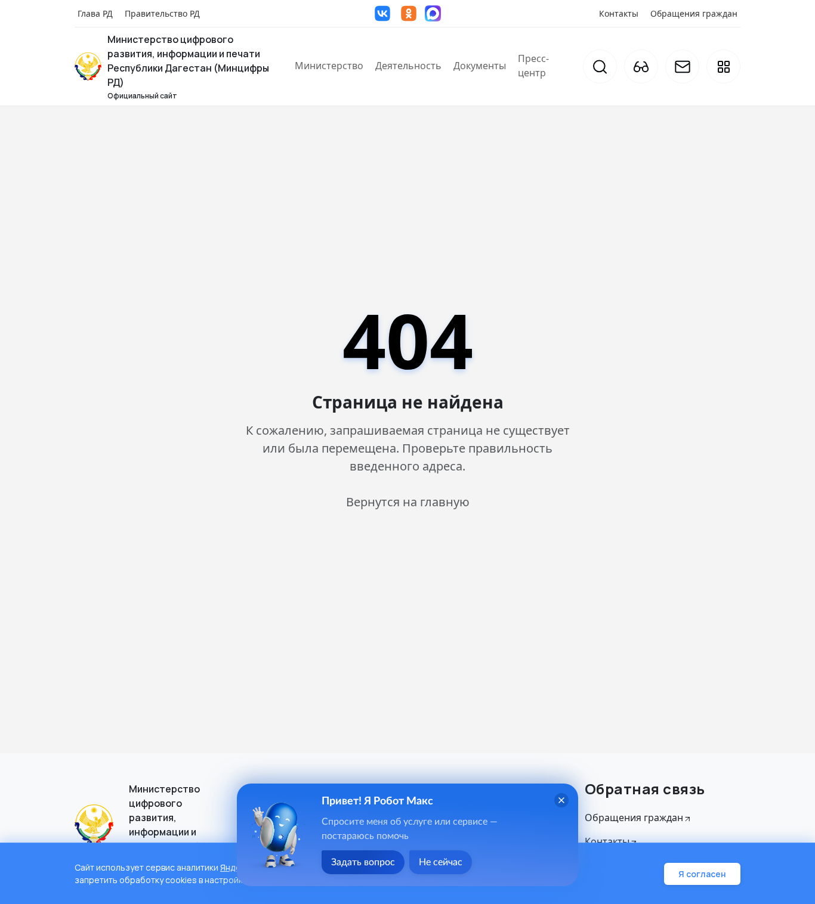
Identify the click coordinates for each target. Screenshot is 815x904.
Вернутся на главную (408, 502)
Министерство (329, 65)
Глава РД (95, 13)
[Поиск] (600, 66)
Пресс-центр (533, 65)
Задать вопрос (363, 862)
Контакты (618, 13)
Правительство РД (162, 13)
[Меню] (723, 66)
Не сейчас (440, 862)
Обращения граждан (693, 13)
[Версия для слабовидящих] (641, 66)
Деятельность (408, 65)
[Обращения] (682, 66)
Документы (479, 65)
